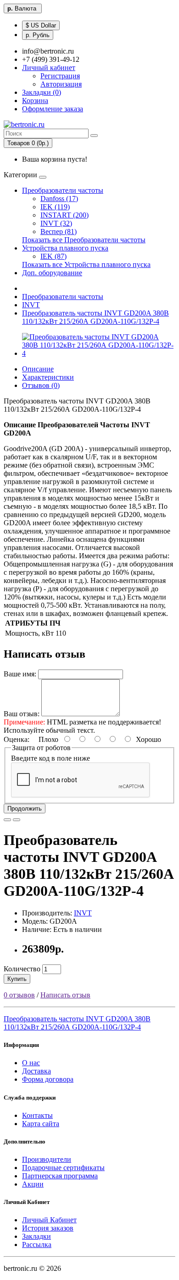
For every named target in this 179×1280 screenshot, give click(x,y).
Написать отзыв (65, 995)
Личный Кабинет (49, 1220)
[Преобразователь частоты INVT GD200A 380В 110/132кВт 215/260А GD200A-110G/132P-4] (98, 353)
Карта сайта (40, 1123)
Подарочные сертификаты (63, 1167)
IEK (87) (53, 256)
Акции (33, 1184)
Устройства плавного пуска (65, 248)
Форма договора (47, 1079)
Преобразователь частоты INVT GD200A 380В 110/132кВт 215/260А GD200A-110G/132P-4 (95, 317)
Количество (22, 969)
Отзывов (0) (41, 385)
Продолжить (24, 808)
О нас (31, 1063)
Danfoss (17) (59, 198)
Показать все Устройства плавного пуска (86, 264)
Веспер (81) (58, 231)
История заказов (47, 1228)
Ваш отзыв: (21, 714)
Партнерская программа (60, 1176)
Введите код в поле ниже (50, 758)
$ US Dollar (41, 25)
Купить (17, 978)
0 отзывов (19, 995)
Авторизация (61, 84)
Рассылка (36, 1244)
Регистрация (60, 76)
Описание (38, 369)
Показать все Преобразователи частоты (83, 240)
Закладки (36, 1236)
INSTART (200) (64, 215)
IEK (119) (55, 207)
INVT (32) (56, 223)
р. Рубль (38, 35)
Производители (46, 1159)
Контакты (37, 1115)
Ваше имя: (20, 674)
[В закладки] (7, 819)
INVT (31, 305)
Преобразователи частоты (62, 190)
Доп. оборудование (52, 273)
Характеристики (48, 377)
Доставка (36, 1071)
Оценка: (16, 739)
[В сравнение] (16, 819)
